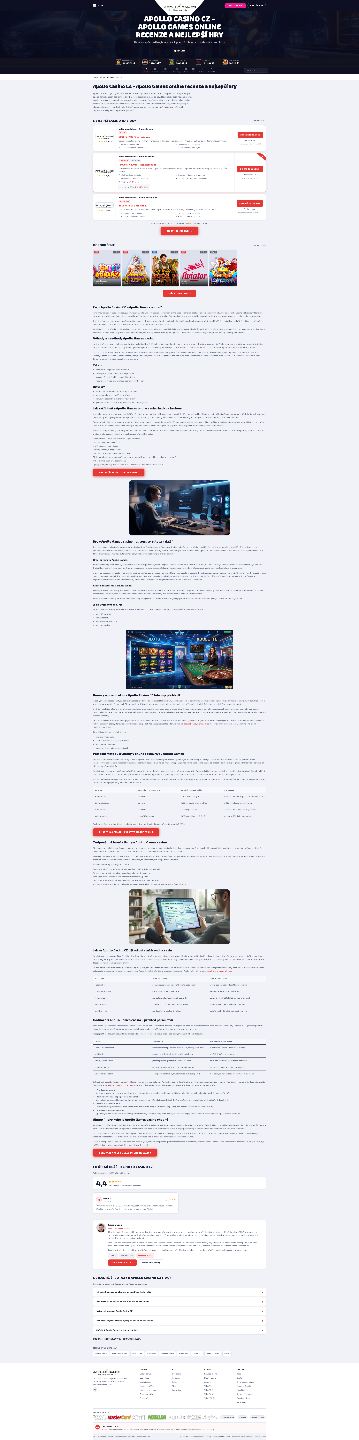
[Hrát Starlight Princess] (223, 268)
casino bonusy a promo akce (196, 724)
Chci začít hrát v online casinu (119, 472)
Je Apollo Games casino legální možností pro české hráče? (124, 1292)
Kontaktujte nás (243, 1390)
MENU (101, 5)
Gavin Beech (115, 1224)
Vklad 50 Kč (209, 1394)
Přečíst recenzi (250, 140)
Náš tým (240, 1378)
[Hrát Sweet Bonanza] (107, 268)
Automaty (151, 1353)
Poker (227, 1353)
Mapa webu (241, 1402)
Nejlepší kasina (210, 1374)
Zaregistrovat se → (122, 1262)
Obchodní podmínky (245, 1394)
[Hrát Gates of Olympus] (136, 268)
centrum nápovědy (131, 1338)
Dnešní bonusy (167, 1353)
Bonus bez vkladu (119, 1353)
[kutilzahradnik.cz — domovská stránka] (179, 7)
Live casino (137, 1353)
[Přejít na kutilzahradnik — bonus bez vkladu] (179, 207)
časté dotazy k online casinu (122, 1085)
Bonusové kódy (146, 1394)
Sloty (174, 1386)
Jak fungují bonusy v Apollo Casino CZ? (115, 1311)
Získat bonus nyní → (179, 231)
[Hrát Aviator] (194, 268)
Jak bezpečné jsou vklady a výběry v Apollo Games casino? (124, 1320)
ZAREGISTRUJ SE (235, 5)
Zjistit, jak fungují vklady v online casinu (126, 832)
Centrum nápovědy (244, 1386)
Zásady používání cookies (242, 1436)
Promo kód (183, 1353)
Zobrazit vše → (259, 120)
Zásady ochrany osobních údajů (217, 1436)
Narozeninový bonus (148, 1390)
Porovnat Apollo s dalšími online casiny (125, 1152)
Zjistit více (179, 50)
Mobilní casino (212, 1353)
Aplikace (207, 1382)
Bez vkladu (144, 1378)
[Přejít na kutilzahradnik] (179, 138)
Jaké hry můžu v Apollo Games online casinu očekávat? (122, 1301)
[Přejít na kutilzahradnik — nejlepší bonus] (179, 172)
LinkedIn (113, 1255)
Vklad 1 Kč (197, 1353)
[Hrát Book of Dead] (165, 268)
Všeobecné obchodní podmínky (192, 1436)
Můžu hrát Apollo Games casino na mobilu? (117, 1330)
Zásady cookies (243, 1398)
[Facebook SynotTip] (95, 1389)
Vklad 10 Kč (208, 1390)
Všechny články (127, 1255)
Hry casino (176, 1390)
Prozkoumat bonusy (151, 1262)
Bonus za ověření (147, 1386)
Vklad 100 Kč (209, 1398)
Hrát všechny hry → (179, 293)
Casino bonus (101, 1353)
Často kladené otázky (246, 1382)
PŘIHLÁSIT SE (256, 5)
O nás (239, 1374)
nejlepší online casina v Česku (218, 971)
